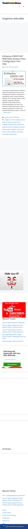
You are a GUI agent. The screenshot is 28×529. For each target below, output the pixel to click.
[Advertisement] (14, 38)
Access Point (8, 117)
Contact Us (5, 520)
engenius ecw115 (7, 127)
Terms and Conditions (9, 515)
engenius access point (13, 122)
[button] (19, 6)
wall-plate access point (9, 134)
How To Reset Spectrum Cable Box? (13, 322)
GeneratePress (19, 526)
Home (4, 510)
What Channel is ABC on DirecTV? (13, 341)
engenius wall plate (17, 132)
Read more (7, 112)
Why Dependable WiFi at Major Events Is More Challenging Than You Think (14, 336)
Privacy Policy (6, 512)
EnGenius (16, 117)
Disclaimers (5, 518)
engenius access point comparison (13, 124)
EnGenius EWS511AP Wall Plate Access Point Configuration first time (13, 60)
